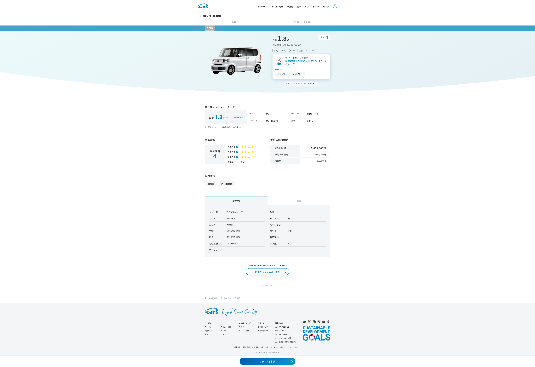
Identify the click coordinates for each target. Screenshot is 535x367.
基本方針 (264, 347)
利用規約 (255, 347)
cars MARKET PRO (282, 338)
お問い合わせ (263, 330)
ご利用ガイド (263, 327)
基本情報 (236, 200)
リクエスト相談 (267, 361)
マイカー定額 (277, 6)
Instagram (314, 322)
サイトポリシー (295, 347)
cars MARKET (214, 298)
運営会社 (237, 347)
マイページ (243, 327)
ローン (316, 6)
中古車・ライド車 (301, 22)
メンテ (223, 330)
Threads (328, 322)
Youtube (323, 322)
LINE (304, 322)
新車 (233, 22)
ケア (307, 6)
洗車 (299, 6)
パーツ (326, 6)
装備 (299, 200)
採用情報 (246, 347)
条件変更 (237, 117)
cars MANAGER (280, 327)
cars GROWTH (280, 330)
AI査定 (290, 6)
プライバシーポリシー (278, 347)
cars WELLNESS (281, 334)
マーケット (262, 6)
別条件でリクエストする (267, 271)
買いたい (224, 298)
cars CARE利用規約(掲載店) (285, 342)
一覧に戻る (268, 285)
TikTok (319, 322)
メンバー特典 (244, 330)
